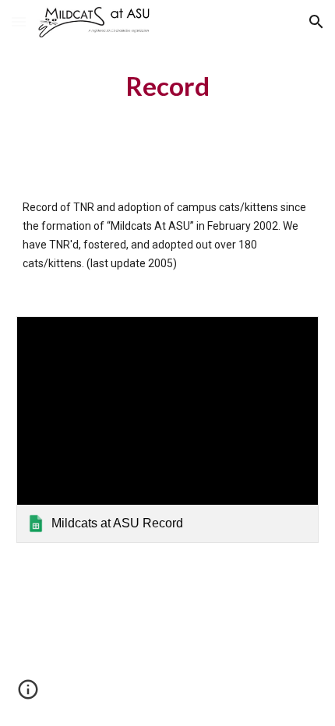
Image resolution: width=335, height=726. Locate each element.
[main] (167, 86)
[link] (167, 429)
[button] (18, 21)
